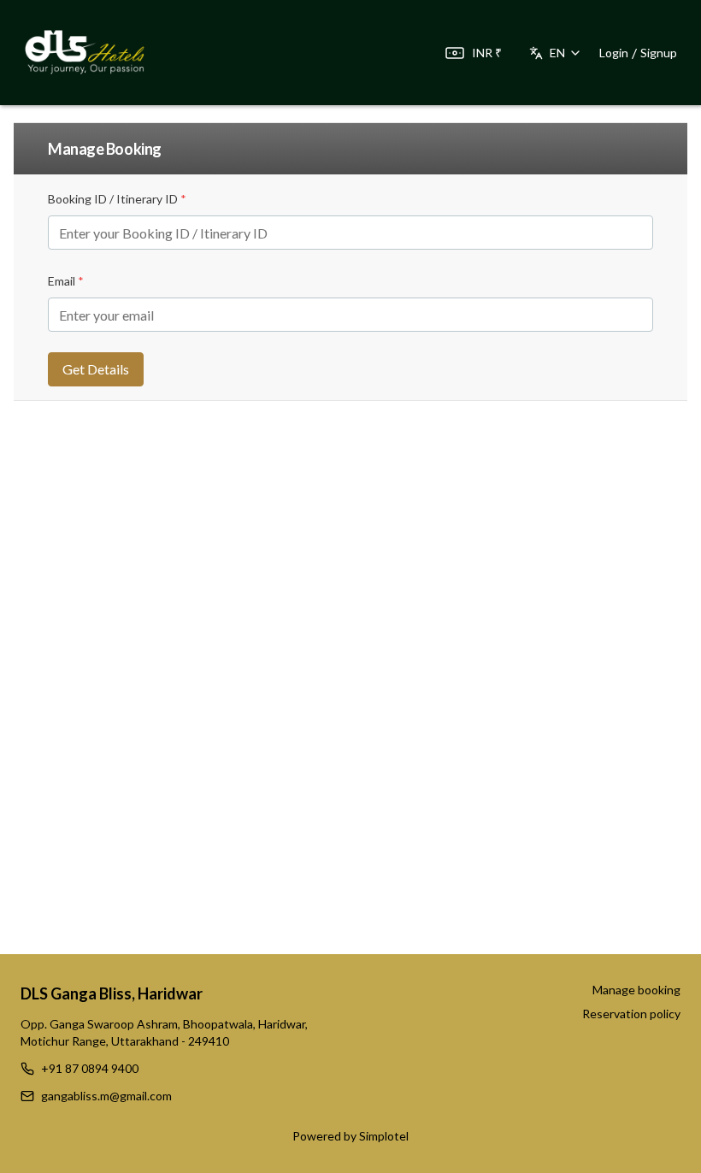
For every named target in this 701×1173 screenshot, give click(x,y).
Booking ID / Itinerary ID (117, 199)
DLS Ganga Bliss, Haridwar (112, 993)
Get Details (95, 369)
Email (66, 281)
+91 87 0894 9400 (89, 1068)
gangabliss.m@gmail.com (106, 1095)
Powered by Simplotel (350, 1136)
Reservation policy (631, 1013)
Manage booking (636, 989)
